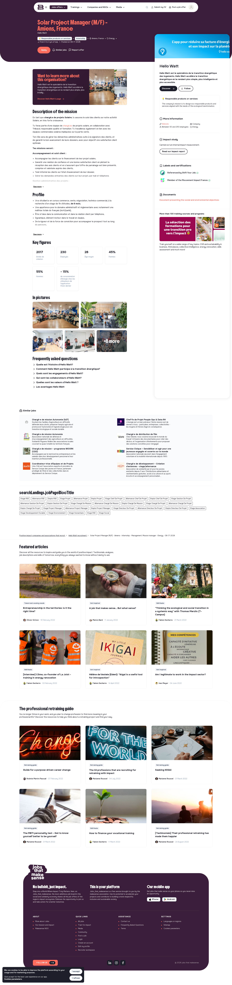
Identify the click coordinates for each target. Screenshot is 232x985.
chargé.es (67, 125)
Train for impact (84, 925)
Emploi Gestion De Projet (57, 503)
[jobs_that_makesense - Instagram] (116, 962)
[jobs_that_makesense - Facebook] (123, 962)
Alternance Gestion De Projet (32, 503)
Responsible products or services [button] (55, 38)
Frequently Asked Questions (132, 925)
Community (82, 932)
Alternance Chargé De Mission (107, 503)
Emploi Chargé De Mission (132, 503)
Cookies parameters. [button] (13, 979)
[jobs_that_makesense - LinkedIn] (109, 962)
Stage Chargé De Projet (155, 503)
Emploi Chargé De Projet (30, 508)
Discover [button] (166, 88)
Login (80, 939)
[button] (185, 88)
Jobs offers (57, 7)
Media (119, 7)
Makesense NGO (42, 928)
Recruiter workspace (86, 950)
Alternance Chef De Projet (136, 499)
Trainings (75, 7)
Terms (123, 928)
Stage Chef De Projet (113, 499)
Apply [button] (44, 50)
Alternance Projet (81, 499)
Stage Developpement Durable (32, 513)
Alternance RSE (38, 499)
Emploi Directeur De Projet (176, 508)
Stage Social (104, 513)
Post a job (82, 936)
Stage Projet (65, 499)
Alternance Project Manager (76, 508)
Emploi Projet (96, 499)
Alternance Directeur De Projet (150, 508)
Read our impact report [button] (173, 151)
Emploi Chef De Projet (159, 499)
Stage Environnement (57, 513)
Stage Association (197, 508)
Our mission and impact (44, 925)
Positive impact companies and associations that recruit (42, 535)
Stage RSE (24, 499)
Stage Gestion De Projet (181, 499)
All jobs (81, 921)
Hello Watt (169, 66)
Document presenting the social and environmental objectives (189, 200)
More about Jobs (42, 921)
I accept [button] (76, 971)
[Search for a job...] (147, 7)
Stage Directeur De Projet (123, 508)
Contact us (125, 921)
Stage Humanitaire (76, 513)
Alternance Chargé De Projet (180, 503)
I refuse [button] (76, 978)
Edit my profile (84, 946)
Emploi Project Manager (100, 508)
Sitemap (167, 925)
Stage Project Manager (52, 508)
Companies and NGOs (97, 7)
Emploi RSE (52, 499)
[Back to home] (37, 873)
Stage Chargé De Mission (81, 503)
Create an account (85, 943)
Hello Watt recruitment (78, 535)
